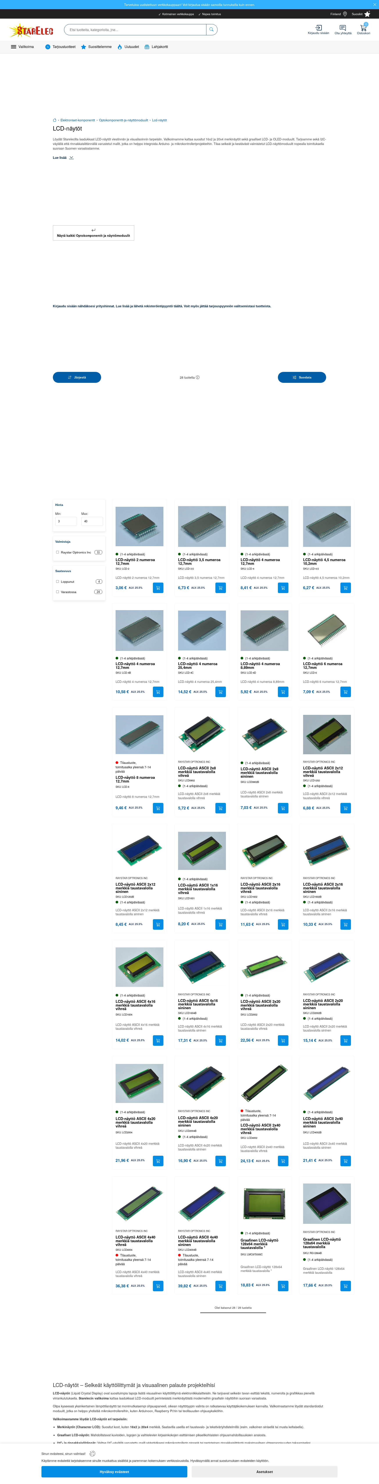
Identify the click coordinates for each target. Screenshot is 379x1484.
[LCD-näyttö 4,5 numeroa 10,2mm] (327, 526)
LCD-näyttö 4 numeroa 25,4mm (197, 665)
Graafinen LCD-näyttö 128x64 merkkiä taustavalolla (322, 1242)
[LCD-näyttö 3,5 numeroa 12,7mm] (202, 526)
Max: (84, 513)
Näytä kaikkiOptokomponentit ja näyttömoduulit (93, 235)
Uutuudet (132, 46)
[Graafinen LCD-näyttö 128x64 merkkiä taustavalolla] (327, 1204)
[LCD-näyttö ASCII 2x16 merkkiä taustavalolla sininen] (327, 851)
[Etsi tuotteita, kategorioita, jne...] (211, 29)
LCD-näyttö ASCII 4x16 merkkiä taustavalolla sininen (198, 1004)
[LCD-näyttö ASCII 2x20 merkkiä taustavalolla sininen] (327, 967)
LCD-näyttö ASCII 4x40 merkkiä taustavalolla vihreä (135, 1240)
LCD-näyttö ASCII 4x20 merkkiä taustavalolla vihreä (135, 1122)
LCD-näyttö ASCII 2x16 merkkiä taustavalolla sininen (323, 887)
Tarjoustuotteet (64, 46)
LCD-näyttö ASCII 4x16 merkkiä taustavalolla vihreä (135, 1005)
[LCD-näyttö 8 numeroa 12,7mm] (139, 734)
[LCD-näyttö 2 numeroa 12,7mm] (139, 526)
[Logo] (31, 29)
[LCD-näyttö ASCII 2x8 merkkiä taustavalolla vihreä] (202, 734)
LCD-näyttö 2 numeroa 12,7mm (135, 561)
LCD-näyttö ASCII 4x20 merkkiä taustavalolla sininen (198, 1121)
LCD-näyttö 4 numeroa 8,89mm (260, 665)
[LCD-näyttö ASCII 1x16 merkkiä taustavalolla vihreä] (202, 851)
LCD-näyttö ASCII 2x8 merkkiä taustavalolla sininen (259, 772)
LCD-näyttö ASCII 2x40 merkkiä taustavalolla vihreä (260, 1128)
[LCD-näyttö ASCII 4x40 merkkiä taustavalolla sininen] (202, 1204)
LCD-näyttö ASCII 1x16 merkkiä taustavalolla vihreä (198, 888)
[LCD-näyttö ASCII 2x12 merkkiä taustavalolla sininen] (139, 851)
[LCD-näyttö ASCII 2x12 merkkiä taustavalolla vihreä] (327, 734)
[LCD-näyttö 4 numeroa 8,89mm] (264, 630)
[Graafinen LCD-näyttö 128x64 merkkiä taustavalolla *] (264, 1204)
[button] (197, 377)
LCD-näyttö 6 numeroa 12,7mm (322, 665)
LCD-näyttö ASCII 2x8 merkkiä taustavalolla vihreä (197, 771)
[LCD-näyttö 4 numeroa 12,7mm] (264, 526)
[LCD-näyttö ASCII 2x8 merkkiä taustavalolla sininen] (264, 734)
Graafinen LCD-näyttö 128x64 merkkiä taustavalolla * (259, 1243)
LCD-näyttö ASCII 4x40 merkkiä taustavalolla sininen (198, 1240)
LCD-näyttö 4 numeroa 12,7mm (260, 561)
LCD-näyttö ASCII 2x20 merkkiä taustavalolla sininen (323, 1004)
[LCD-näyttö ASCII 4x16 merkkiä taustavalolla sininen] (202, 967)
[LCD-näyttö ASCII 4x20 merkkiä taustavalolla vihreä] (139, 1083)
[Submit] (158, 588)
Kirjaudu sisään (318, 33)
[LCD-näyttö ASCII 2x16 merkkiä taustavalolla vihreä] (264, 851)
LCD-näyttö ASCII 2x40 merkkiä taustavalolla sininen (323, 1122)
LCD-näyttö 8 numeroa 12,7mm (135, 779)
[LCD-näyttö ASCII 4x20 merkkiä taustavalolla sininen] (202, 1083)
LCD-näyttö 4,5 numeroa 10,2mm (324, 561)
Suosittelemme (100, 46)
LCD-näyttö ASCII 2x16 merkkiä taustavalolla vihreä (260, 887)
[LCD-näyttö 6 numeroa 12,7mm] (327, 630)
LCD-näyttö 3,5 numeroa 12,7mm (199, 561)
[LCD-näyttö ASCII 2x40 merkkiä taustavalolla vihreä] (264, 1083)
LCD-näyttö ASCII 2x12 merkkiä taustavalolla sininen (135, 887)
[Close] (375, 4)
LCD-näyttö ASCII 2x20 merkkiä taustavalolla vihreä (260, 1005)
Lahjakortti (160, 46)
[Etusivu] (54, 120)
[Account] (318, 28)
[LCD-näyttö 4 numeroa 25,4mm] (202, 630)
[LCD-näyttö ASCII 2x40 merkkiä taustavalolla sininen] (327, 1083)
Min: (58, 513)
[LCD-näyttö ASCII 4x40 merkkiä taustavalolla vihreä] (139, 1204)
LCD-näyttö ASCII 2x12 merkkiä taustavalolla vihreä (323, 771)
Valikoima (26, 46)
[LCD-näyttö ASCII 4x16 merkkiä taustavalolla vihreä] (139, 967)
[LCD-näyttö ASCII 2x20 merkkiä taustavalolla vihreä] (264, 967)
